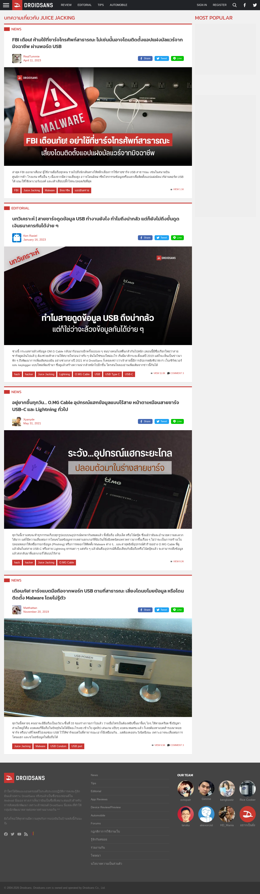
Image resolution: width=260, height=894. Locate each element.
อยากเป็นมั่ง (247, 825)
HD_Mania (227, 825)
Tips (101, 5)
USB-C (129, 374)
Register (219, 5)
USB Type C (112, 374)
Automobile (118, 5)
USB (97, 374)
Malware (50, 190)
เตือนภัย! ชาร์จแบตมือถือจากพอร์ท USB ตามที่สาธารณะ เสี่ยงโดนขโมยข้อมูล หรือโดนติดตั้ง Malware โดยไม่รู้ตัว (98, 594)
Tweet (163, 58)
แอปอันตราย (82, 190)
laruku (186, 825)
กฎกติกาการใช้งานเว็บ (105, 831)
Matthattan (30, 607)
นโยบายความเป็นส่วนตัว (106, 863)
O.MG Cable (82, 374)
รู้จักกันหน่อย (99, 839)
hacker (29, 374)
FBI (16, 190)
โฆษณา (96, 855)
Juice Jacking (32, 190)
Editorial (85, 5)
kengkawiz (227, 799)
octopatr (185, 799)
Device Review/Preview (106, 807)
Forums (96, 823)
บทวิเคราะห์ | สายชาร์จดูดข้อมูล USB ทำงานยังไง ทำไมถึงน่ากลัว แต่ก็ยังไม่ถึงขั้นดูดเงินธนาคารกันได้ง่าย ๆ (95, 222)
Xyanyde (29, 419)
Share (147, 58)
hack (17, 374)
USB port (77, 746)
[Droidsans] (32, 5)
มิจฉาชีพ (65, 190)
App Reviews (99, 799)
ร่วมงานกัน (98, 847)
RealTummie (31, 56)
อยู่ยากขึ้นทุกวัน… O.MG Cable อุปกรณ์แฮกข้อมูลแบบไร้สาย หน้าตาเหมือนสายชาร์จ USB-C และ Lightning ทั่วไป (95, 406)
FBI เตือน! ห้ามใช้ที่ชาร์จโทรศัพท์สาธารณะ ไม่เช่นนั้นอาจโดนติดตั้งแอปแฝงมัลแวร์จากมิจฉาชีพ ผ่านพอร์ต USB (97, 43)
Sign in (202, 5)
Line (179, 58)
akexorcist (206, 825)
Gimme (206, 799)
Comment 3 (177, 373)
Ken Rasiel (30, 235)
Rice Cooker (248, 799)
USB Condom (58, 746)
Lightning (64, 374)
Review (66, 5)
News (16, 29)
